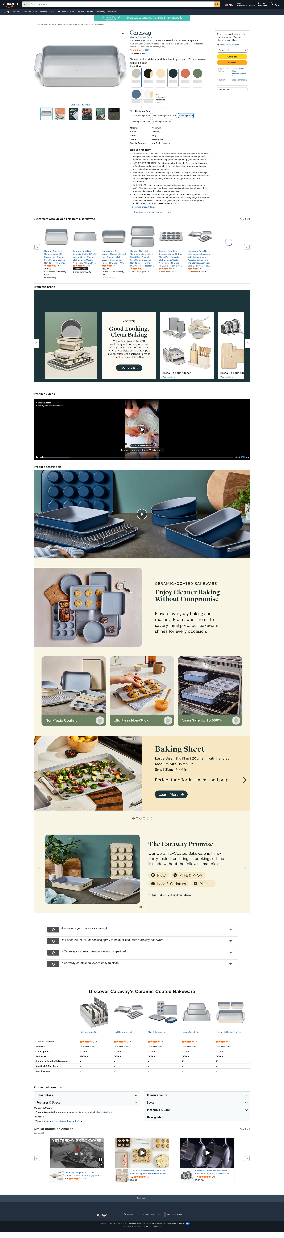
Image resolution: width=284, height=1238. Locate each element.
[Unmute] (247, 457)
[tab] (133, 818)
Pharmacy (100, 11)
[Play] (36, 457)
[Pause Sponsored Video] (100, 1159)
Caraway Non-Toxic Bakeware (49, 405)
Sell (72, 11)
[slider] (136, 457)
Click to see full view (80, 105)
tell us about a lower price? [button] (66, 1121)
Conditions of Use (105, 1223)
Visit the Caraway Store (141, 37)
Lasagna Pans (99, 24)
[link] (56, 257)
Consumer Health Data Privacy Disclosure (145, 1223)
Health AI (17, 11)
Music (90, 11)
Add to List (224, 89)
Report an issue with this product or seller (153, 212)
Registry (80, 11)
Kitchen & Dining (55, 24)
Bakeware (68, 24)
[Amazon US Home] (102, 1216)
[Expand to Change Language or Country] (232, 5)
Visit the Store (168, 377)
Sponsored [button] (38, 1133)
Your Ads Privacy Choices (174, 1223)
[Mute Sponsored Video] (100, 1165)
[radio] (46, 114)
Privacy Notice (120, 1223)
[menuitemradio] (243, 457)
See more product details (144, 207)
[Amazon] (10, 4)
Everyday (112, 11)
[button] (6, 12)
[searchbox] (122, 4)
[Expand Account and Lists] (254, 5)
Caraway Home (238, 69)
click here (107, 1112)
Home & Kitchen (40, 24)
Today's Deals (30, 11)
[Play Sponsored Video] (142, 1153)
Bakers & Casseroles (83, 24)
